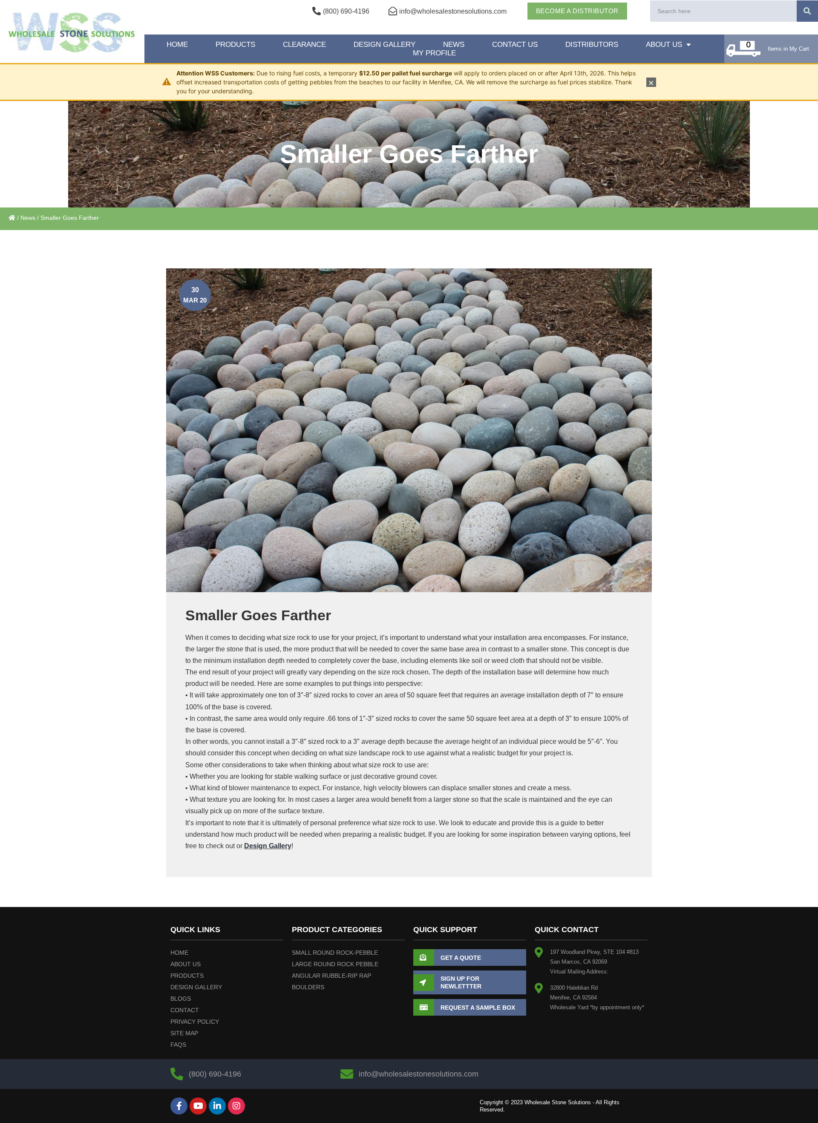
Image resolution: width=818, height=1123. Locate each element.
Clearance (304, 44)
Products (235, 44)
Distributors (591, 44)
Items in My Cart (788, 49)
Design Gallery (384, 44)
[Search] (807, 11)
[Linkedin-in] (217, 1105)
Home (177, 44)
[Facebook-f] (178, 1105)
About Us (664, 44)
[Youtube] (198, 1105)
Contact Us (515, 44)
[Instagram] (236, 1105)
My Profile (434, 53)
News (453, 44)
